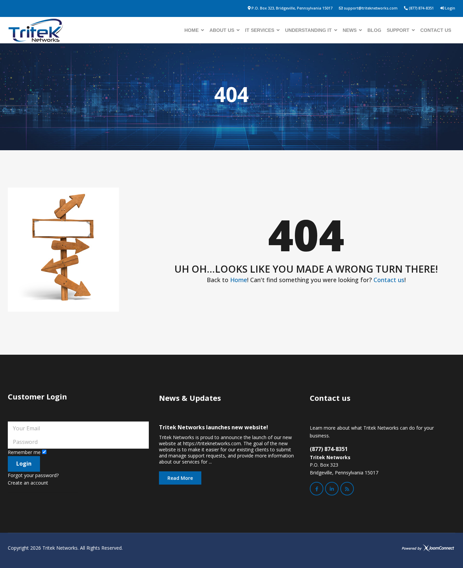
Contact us (435, 30)
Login (450, 8)
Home (191, 30)
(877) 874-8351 (421, 8)
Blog (374, 30)
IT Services (259, 30)
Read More (180, 478)
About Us (221, 30)
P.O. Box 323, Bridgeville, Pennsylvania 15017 (292, 8)
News (350, 30)
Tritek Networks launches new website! (213, 427)
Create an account (28, 482)
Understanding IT (308, 30)
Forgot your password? (33, 475)
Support (398, 30)
